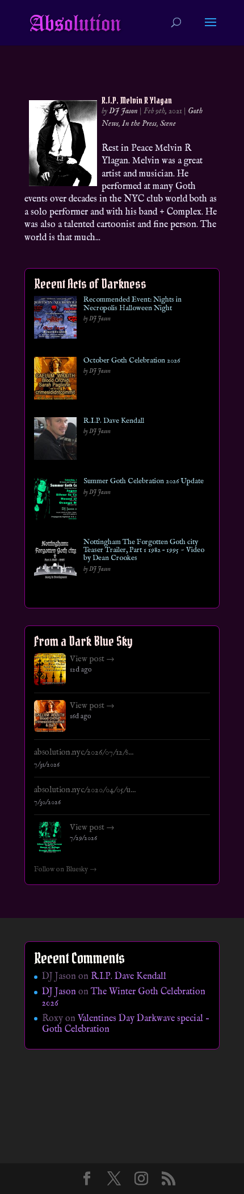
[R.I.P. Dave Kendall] (55, 440)
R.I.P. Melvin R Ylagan (137, 100)
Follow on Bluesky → (65, 869)
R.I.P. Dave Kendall (113, 421)
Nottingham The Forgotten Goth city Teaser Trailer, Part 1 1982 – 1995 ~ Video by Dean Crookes (143, 550)
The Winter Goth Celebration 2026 (123, 997)
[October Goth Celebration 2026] (55, 380)
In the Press (139, 123)
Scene (168, 123)
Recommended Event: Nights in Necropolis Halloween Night (132, 304)
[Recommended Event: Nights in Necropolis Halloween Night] (55, 319)
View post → (92, 659)
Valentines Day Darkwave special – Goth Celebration (125, 1024)
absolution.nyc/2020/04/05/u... (85, 790)
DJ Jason (123, 111)
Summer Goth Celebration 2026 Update (143, 481)
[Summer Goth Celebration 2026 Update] (55, 501)
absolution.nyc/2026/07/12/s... (83, 752)
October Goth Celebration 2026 (131, 361)
